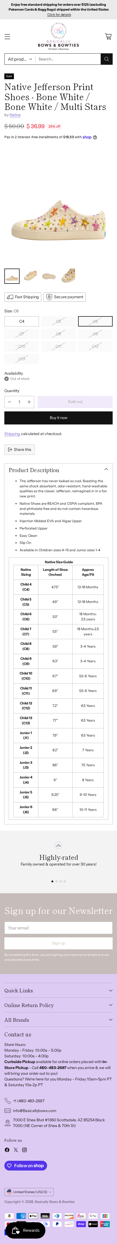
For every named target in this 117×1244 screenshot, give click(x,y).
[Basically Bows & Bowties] (58, 36)
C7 (21, 333)
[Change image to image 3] (49, 276)
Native (15, 114)
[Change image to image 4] (67, 276)
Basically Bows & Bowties (55, 1202)
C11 (58, 346)
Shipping (12, 433)
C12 (95, 346)
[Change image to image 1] (12, 276)
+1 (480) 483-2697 (29, 1100)
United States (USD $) (30, 1192)
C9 (95, 333)
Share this (22, 449)
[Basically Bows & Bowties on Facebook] (7, 1151)
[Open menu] (7, 36)
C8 (58, 333)
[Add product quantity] (29, 402)
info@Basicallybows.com (34, 1110)
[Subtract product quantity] (9, 402)
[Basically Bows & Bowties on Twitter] (16, 1151)
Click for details (59, 15)
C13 (22, 358)
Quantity (11, 390)
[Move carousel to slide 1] (52, 881)
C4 (21, 321)
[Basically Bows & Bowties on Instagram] (24, 1151)
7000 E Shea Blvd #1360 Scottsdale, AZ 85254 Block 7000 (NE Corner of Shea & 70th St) (59, 1122)
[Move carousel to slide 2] (56, 881)
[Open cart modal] (108, 36)
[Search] (107, 59)
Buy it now (58, 417)
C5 (58, 321)
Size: (11, 311)
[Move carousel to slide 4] (65, 881)
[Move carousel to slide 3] (60, 881)
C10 (21, 346)
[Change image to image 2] (30, 276)
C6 (95, 321)
